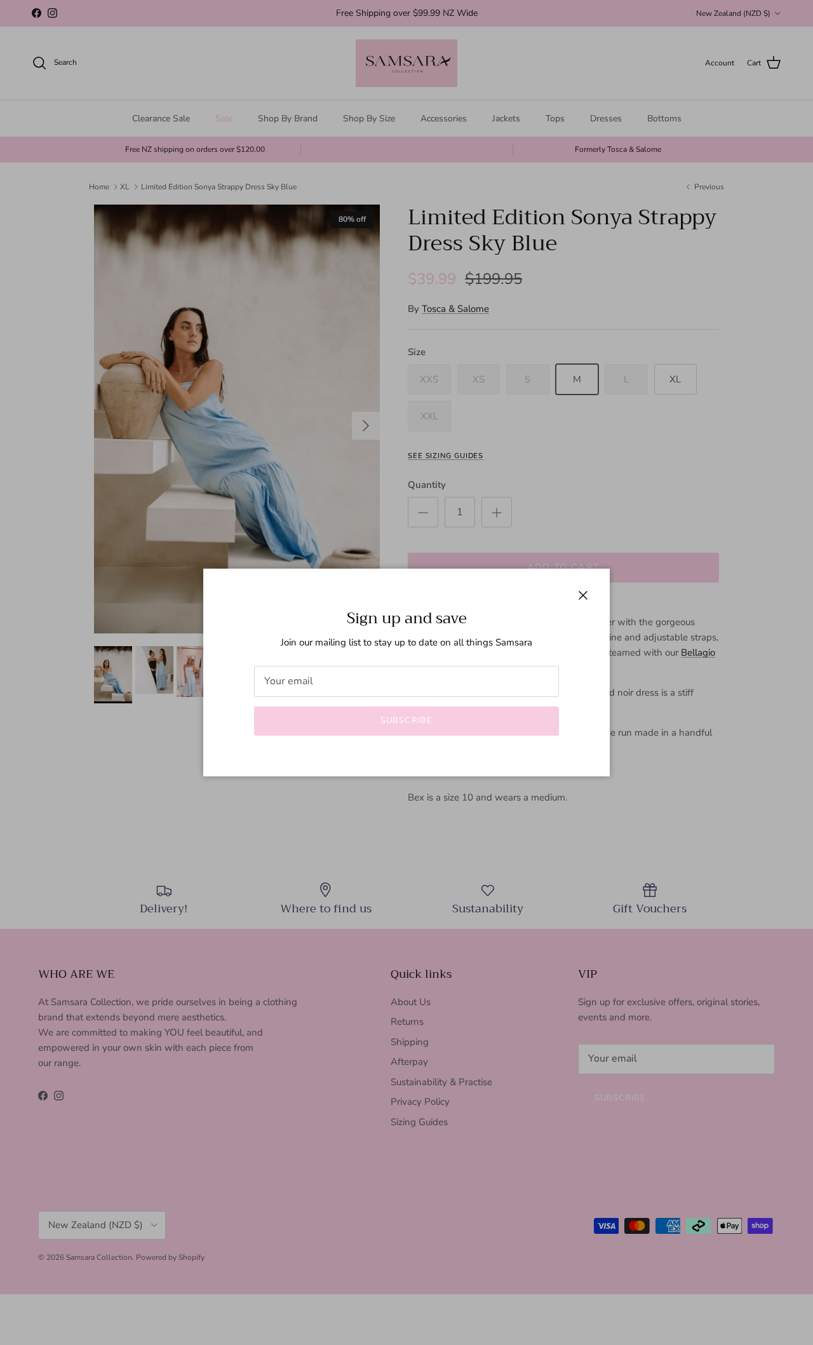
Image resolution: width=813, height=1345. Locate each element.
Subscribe (406, 720)
